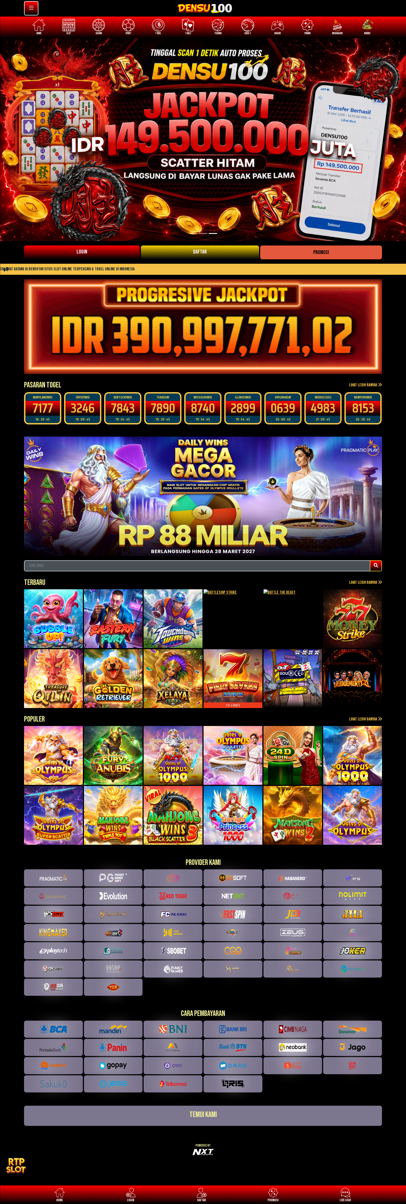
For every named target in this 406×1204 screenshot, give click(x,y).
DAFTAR (200, 252)
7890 (123, 408)
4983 (283, 408)
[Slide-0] (193, 233)
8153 (323, 408)
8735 (363, 408)
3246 (43, 408)
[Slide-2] (213, 233)
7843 (83, 408)
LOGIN (82, 252)
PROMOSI (321, 252)
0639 (243, 408)
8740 (163, 408)
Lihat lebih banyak (363, 385)
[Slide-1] (203, 233)
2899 (203, 408)
